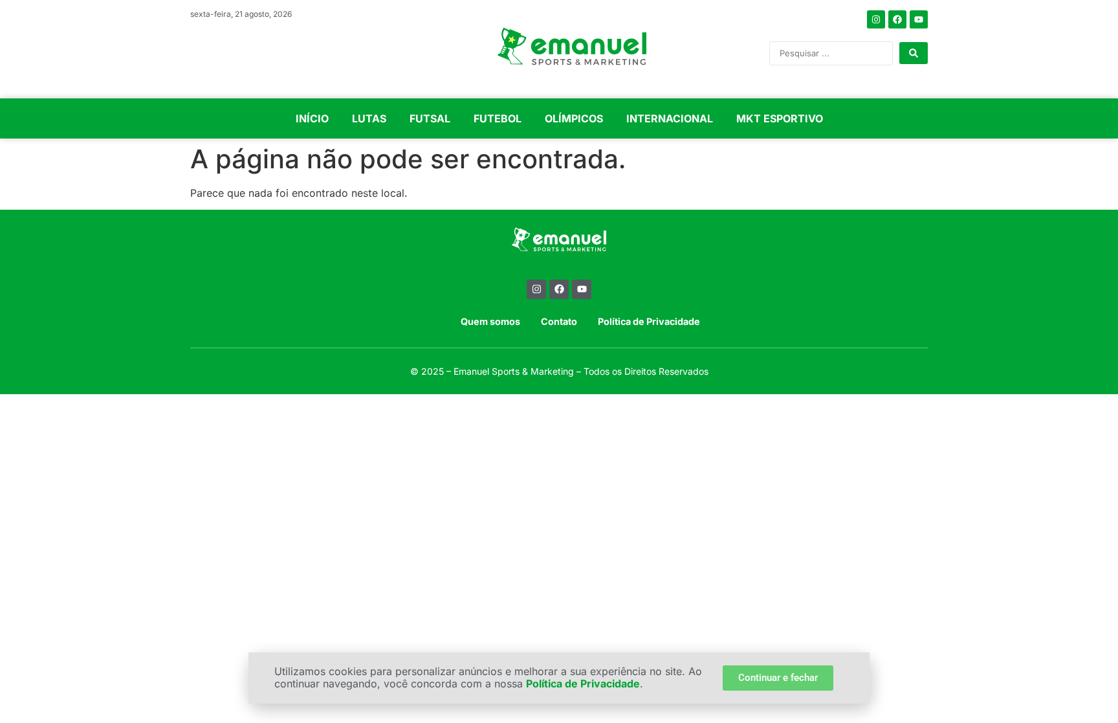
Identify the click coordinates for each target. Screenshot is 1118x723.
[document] (559, 361)
